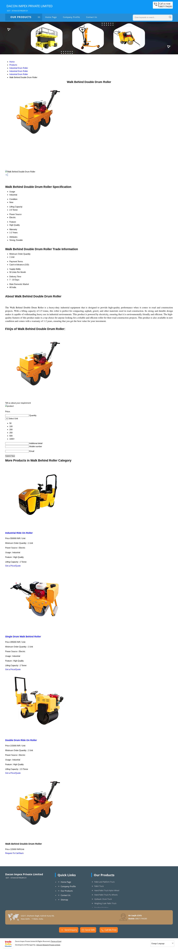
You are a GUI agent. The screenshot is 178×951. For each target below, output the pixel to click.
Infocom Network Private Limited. (48, 945)
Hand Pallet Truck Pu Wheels (106, 895)
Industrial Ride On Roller (19, 533)
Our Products (20, 17)
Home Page (51, 17)
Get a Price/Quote (13, 566)
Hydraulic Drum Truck (103, 899)
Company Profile (71, 17)
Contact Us (91, 17)
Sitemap (64, 899)
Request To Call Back (14, 853)
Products (13, 65)
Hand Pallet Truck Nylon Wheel (106, 890)
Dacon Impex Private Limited (30, 8)
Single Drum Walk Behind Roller (23, 636)
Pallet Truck (99, 886)
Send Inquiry (70, 929)
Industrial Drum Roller (18, 68)
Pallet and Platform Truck (104, 882)
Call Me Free (110, 929)
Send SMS (90, 929)
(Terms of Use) (56, 941)
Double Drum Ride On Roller (21, 740)
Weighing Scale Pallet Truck (105, 903)
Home (12, 62)
